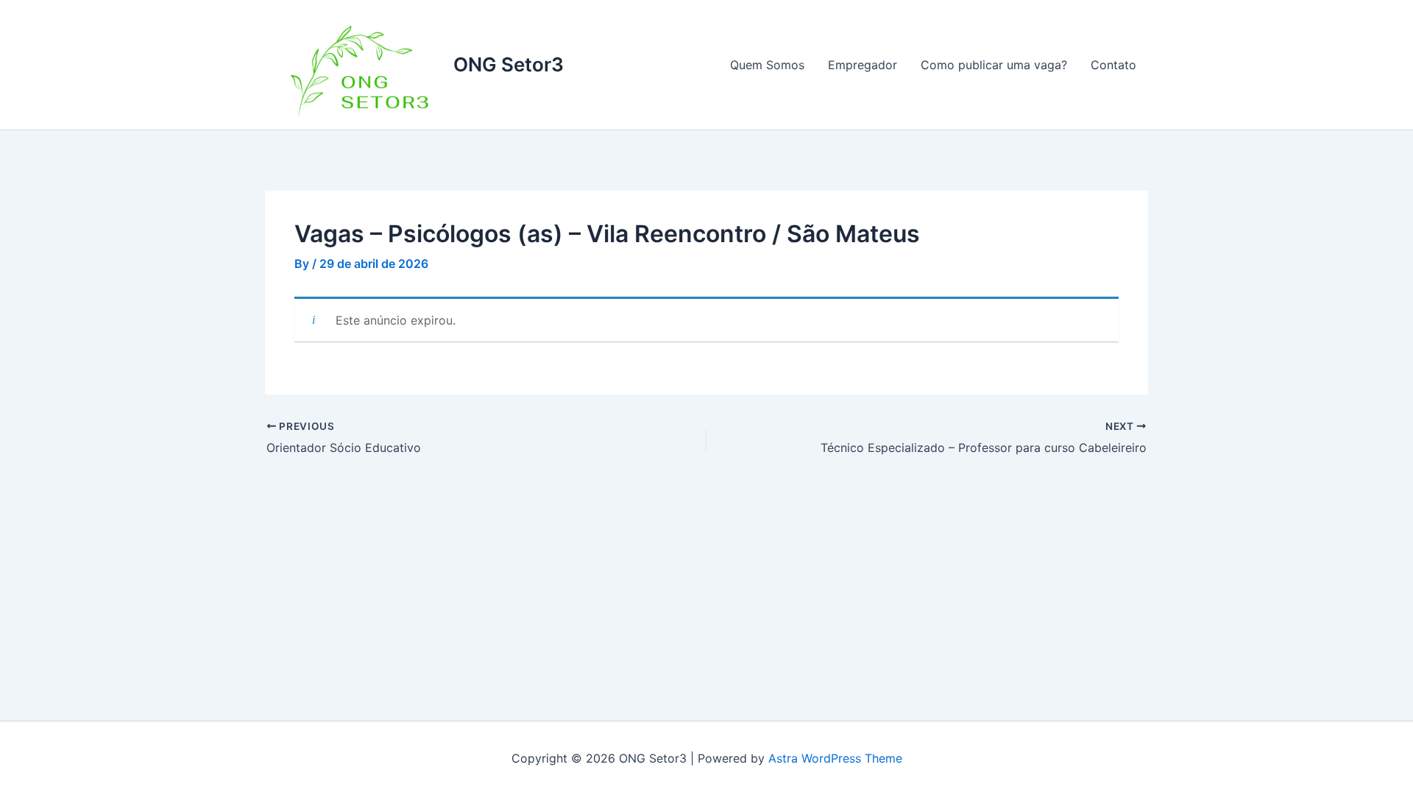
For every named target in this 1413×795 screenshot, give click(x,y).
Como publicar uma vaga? (994, 64)
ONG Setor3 (508, 64)
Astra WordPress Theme (835, 758)
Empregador (862, 64)
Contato (1113, 64)
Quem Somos (767, 64)
